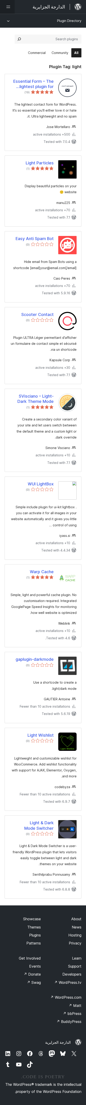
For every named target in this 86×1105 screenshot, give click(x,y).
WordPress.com (65, 997)
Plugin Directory (69, 21)
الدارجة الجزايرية (58, 1042)
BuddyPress (68, 1021)
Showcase (32, 919)
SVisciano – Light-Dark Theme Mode (35, 399)
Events (35, 966)
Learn (76, 958)
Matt (75, 1005)
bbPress (72, 1013)
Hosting (74, 935)
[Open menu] (7, 7)
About (76, 919)
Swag (34, 982)
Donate (32, 974)
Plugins (35, 935)
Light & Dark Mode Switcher (39, 825)
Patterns (33, 943)
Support (74, 966)
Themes (34, 927)
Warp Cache (42, 571)
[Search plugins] (19, 39)
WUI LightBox (41, 484)
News (76, 927)
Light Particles (40, 163)
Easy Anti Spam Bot (35, 238)
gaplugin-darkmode (35, 659)
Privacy (75, 943)
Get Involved (30, 958)
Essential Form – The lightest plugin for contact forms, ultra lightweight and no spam (33, 84)
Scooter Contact (37, 314)
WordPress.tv (67, 982)
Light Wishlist (41, 735)
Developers (71, 974)
